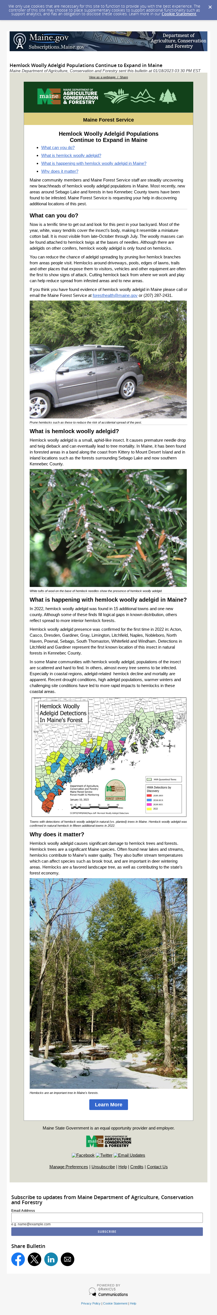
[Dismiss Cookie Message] (210, 5)
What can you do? (58, 147)
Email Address (23, 1211)
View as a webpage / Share (108, 77)
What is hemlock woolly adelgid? (71, 155)
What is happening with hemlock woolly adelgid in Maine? (93, 163)
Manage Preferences (68, 1166)
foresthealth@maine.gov (115, 295)
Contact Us (157, 1166)
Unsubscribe (103, 1166)
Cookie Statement (179, 13)
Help (122, 1166)
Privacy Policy (91, 1303)
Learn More (108, 1104)
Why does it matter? (59, 171)
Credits (137, 1166)
